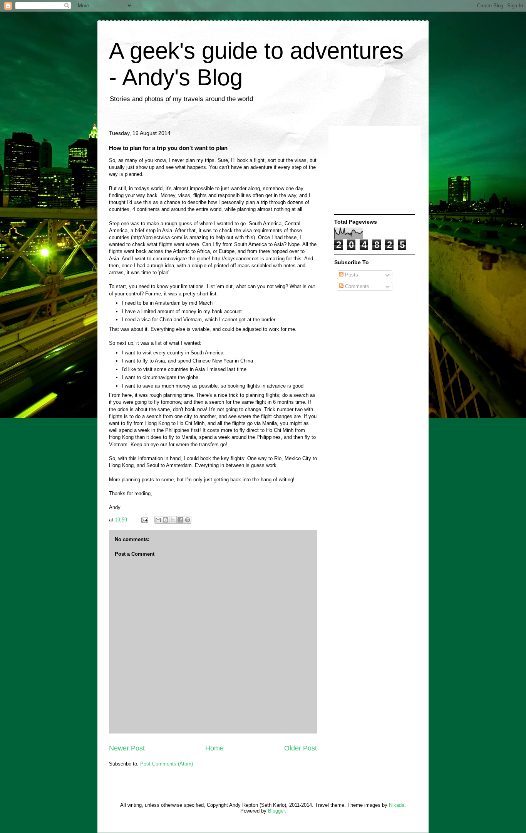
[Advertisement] (372, 170)
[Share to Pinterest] (187, 520)
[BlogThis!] (165, 520)
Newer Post (127, 748)
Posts (350, 275)
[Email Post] (144, 520)
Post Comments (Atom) (166, 764)
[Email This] (158, 520)
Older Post (300, 748)
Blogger (276, 811)
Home (214, 748)
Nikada (396, 805)
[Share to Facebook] (180, 520)
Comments (356, 286)
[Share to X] (173, 520)
